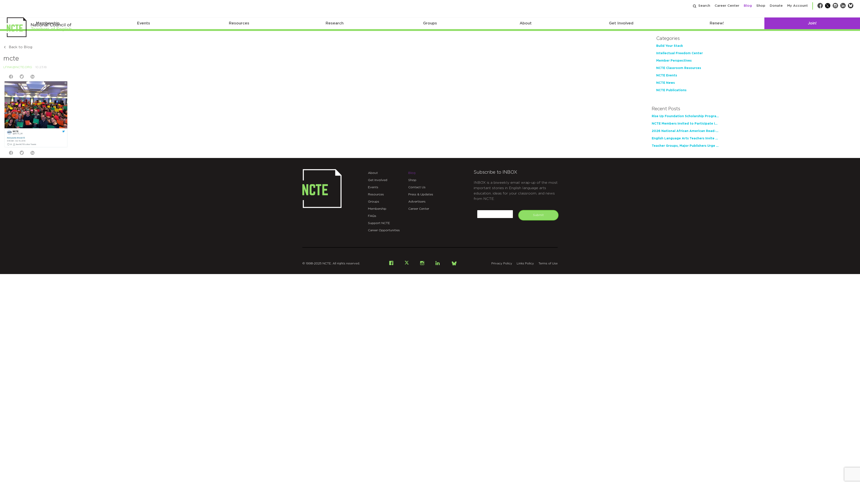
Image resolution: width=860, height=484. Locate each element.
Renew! (717, 23)
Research (334, 23)
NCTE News (665, 82)
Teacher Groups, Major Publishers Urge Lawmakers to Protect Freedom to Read (685, 145)
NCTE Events (666, 75)
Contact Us (417, 187)
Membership (377, 208)
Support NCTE (379, 223)
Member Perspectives (674, 60)
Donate (776, 5)
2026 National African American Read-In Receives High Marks (685, 131)
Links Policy (525, 263)
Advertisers (417, 201)
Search (704, 5)
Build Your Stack (669, 46)
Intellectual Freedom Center (679, 53)
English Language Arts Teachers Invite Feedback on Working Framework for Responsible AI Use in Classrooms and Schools (685, 138)
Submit (538, 215)
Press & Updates (420, 194)
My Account (797, 5)
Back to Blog (20, 47)
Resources (239, 23)
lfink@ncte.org (17, 67)
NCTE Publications (671, 90)
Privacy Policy (501, 263)
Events (143, 23)
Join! (812, 23)
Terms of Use (548, 263)
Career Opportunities (384, 230)
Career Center (727, 5)
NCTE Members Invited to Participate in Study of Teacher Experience (685, 123)
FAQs (372, 216)
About (526, 23)
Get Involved (621, 23)
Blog (748, 5)
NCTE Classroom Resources (678, 68)
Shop (760, 5)
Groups (430, 23)
